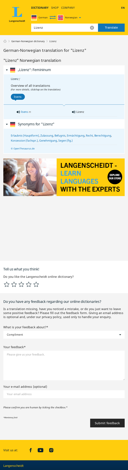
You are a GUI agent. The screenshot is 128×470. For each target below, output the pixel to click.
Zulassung (46, 135)
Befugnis (60, 135)
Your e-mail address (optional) (25, 387)
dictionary (39, 8)
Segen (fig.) (65, 140)
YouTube (43, 450)
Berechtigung (102, 135)
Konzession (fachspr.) (24, 140)
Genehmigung (48, 140)
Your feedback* (14, 347)
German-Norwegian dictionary (28, 41)
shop (55, 8)
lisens (24, 112)
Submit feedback (107, 423)
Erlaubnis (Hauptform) (25, 135)
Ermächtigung (75, 135)
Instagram (54, 450)
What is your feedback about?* (25, 327)
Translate (111, 27)
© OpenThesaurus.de (22, 148)
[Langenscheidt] (17, 15)
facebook (33, 450)
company (68, 8)
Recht (89, 135)
